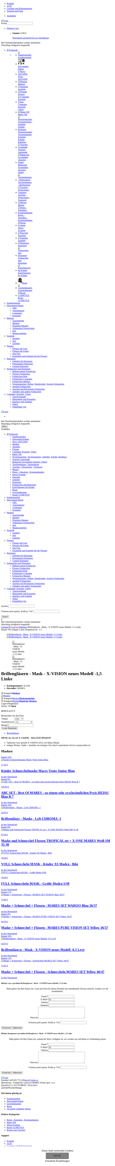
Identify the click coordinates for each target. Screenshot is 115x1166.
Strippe (5, 718)
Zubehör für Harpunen (22, 361)
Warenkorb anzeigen (21, 38)
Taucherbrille (18, 321)
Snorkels (10, 336)
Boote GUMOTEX (21, 495)
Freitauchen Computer (22, 379)
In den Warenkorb (9, 728)
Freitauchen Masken (21, 381)
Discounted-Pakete (15, 305)
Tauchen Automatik (21, 459)
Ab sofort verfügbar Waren (19, 1109)
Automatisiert (18, 310)
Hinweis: (34, 1017)
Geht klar (57, 1156)
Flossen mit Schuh (20, 351)
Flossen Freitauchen (21, 374)
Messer (15, 469)
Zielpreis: (44, 1005)
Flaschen (16, 477)
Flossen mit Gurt (19, 348)
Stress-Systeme (19, 474)
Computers (17, 313)
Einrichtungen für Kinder (23, 487)
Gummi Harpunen (20, 366)
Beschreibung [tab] (13, 733)
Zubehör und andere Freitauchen (26, 391)
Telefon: (44, 1002)
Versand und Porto (15, 11)
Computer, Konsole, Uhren (19, 394)
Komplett (16, 315)
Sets (14, 331)
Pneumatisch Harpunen (22, 364)
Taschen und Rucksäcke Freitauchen (28, 389)
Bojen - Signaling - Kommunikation (28, 472)
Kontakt (10, 3)
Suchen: (4, 606)
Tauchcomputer (19, 397)
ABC (14, 308)
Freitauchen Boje (19, 376)
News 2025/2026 (20, 442)
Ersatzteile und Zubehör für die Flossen (29, 356)
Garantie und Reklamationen (19, 8)
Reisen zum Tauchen (16, 1130)
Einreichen (6, 1028)
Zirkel (15, 404)
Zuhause (5, 627)
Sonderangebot (13, 303)
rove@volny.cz (31, 1080)
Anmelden (11, 16)
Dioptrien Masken (20, 326)
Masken (10, 318)
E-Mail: (45, 999)
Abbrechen (17, 1028)
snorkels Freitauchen (21, 386)
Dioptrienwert (8, 722)
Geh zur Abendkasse (40, 38)
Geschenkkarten (19, 492)
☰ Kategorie (12, 50)
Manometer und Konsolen (23, 399)
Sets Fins (16, 353)
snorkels (16, 338)
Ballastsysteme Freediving (23, 371)
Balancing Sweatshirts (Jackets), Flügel (29, 462)
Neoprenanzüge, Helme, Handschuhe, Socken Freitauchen (38, 384)
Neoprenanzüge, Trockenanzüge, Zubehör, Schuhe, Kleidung (39, 457)
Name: (44, 996)
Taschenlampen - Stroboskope (25, 464)
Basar (14, 490)
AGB (9, 6)
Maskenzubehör (19, 333)
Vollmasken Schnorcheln (23, 328)
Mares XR (17, 454)
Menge (4, 725)
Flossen (10, 346)
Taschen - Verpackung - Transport (27, 467)
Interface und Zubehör (22, 402)
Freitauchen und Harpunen (18, 369)
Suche (4, 23)
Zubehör (16, 343)
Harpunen (11, 359)
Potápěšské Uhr (19, 407)
